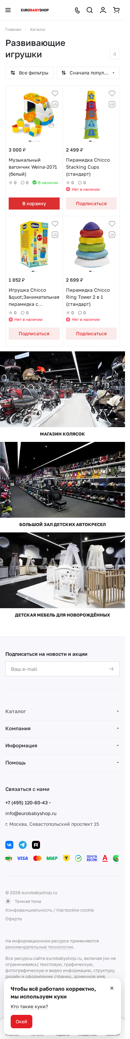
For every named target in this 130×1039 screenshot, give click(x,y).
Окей (21, 1021)
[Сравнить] (55, 104)
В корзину (34, 203)
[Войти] (103, 10)
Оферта (13, 918)
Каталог (15, 711)
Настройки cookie (75, 910)
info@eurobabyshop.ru (30, 813)
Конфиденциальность (28, 910)
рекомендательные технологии (39, 946)
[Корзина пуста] (116, 10)
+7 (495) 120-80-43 (26, 802)
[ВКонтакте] (9, 845)
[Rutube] (36, 845)
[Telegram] (23, 845)
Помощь (15, 762)
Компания (18, 728)
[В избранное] (55, 93)
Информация (21, 745)
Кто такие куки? (29, 1006)
